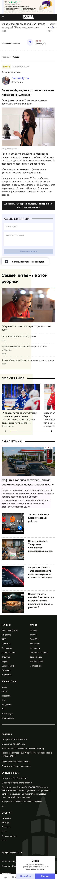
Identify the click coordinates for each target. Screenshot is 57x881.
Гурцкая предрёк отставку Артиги (19, 336)
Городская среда (9, 630)
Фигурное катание (38, 652)
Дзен (4, 831)
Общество (6, 634)
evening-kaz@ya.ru (16, 744)
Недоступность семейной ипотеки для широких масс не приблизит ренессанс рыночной (41, 600)
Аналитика (12, 441)
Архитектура (7, 713)
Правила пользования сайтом (15, 761)
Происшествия (8, 652)
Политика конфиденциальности (16, 766)
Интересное (35, 665)
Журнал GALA (9, 681)
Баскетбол (35, 643)
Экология (6, 670)
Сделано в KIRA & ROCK (12, 866)
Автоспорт (35, 648)
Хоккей (33, 634)
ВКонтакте (6, 818)
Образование (8, 665)
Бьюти (4, 691)
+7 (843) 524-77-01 (19, 778)
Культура (6, 657)
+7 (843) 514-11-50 (19, 739)
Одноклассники (9, 836)
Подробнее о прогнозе (11, 44)
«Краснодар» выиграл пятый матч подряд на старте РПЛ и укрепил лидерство (23, 25)
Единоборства (36, 661)
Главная (5, 56)
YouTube (5, 822)
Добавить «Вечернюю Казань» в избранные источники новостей (28, 205)
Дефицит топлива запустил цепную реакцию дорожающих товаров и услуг (28, 482)
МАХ (4, 840)
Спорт (33, 624)
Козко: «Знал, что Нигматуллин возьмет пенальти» (28, 360)
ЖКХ (4, 639)
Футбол (15, 56)
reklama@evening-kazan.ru (20, 782)
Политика (6, 643)
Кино (4, 700)
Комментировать (28, 251)
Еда (3, 709)
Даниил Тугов (20, 78)
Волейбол (34, 639)
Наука (4, 661)
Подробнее (25, 876)
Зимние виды (36, 657)
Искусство (6, 704)
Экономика (7, 648)
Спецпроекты (8, 718)
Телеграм (6, 827)
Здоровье (6, 695)
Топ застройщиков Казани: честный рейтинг (38, 518)
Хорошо (45, 876)
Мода (4, 687)
